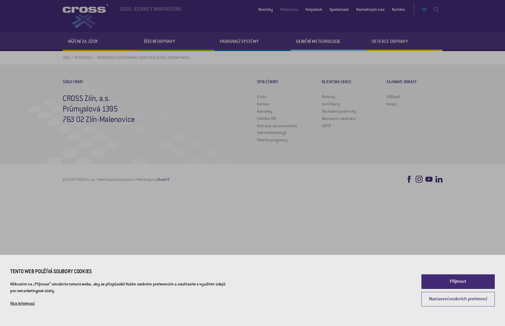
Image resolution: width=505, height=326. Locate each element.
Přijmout (458, 281)
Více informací (22, 303)
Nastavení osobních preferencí (458, 299)
